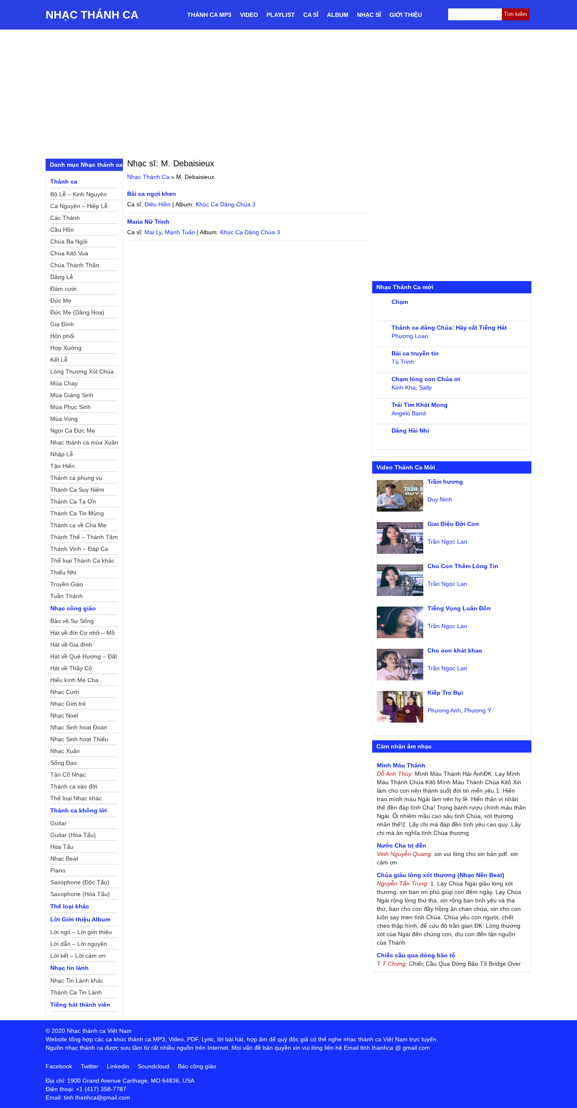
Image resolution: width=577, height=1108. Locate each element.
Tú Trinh (403, 361)
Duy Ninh (439, 499)
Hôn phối (62, 336)
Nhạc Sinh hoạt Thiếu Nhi (79, 740)
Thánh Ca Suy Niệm (77, 489)
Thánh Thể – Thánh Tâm (84, 537)
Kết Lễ (59, 359)
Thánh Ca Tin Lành (76, 992)
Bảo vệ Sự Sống (72, 621)
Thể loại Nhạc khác (76, 798)
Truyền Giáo (66, 584)
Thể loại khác (69, 906)
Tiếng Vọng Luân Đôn (459, 608)
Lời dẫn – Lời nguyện (78, 943)
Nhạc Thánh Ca (92, 14)
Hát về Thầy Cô (71, 668)
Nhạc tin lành (69, 967)
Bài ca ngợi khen (151, 193)
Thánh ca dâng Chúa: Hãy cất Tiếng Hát (449, 327)
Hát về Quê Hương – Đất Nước (83, 657)
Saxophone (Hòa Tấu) (80, 894)
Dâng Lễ (61, 277)
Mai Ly (152, 232)
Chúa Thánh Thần (74, 265)
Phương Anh (444, 710)
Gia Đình (62, 324)
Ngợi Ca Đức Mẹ (72, 430)
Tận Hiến (62, 466)
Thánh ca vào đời (73, 786)
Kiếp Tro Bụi (445, 692)
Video (249, 14)
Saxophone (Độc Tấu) (79, 882)
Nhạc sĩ (369, 14)
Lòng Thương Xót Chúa (82, 371)
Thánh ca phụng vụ (76, 477)
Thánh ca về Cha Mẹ (78, 525)
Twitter (89, 1066)
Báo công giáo (197, 1066)
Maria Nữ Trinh (148, 221)
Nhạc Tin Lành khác (76, 980)
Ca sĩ (310, 14)
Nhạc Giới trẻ (68, 703)
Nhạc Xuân (65, 751)
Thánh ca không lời (78, 810)
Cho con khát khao (454, 650)
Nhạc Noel (64, 715)
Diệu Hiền (157, 204)
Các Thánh (65, 217)
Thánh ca (63, 181)
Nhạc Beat (64, 858)
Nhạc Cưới (64, 691)
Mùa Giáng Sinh (71, 395)
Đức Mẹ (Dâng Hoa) (77, 312)
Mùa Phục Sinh (70, 407)
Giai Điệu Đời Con (453, 523)
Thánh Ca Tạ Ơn (73, 501)
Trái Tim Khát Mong (420, 404)
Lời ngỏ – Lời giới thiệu (81, 932)
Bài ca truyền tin (415, 353)
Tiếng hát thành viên (80, 1004)
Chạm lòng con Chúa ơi (426, 379)
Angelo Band (409, 413)
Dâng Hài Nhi (410, 430)
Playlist (281, 14)
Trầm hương (445, 481)
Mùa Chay (64, 383)
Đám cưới (63, 288)
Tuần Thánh (66, 596)
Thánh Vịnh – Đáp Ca (79, 548)
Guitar (58, 823)
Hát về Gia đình (71, 644)
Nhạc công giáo (73, 608)
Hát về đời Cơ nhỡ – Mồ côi (82, 634)
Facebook (59, 1066)
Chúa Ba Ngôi (68, 241)
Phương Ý (477, 710)
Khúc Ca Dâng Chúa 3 (226, 204)
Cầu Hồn (62, 229)
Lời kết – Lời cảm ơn (78, 955)
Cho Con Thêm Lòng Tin (462, 566)
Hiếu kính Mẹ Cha (74, 680)
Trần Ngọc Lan (447, 541)
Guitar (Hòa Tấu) (73, 835)
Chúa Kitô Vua (69, 253)
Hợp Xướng (66, 347)
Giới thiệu (405, 14)
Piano (57, 870)
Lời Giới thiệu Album (80, 919)
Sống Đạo (63, 762)
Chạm (400, 301)
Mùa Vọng (64, 418)
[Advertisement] (288, 93)
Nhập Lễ (61, 454)
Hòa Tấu (61, 846)
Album (337, 14)
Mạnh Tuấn (180, 232)
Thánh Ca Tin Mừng (77, 513)
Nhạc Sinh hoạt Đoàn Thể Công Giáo (78, 728)
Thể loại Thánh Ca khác (82, 560)
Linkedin (118, 1066)
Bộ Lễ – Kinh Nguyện (78, 194)
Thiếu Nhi (63, 572)
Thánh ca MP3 (209, 14)
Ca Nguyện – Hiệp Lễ (79, 206)
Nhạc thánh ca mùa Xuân (84, 442)
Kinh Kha (404, 387)
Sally (425, 387)
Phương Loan (410, 336)
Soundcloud (153, 1066)
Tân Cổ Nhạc (68, 774)
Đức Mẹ (60, 300)
